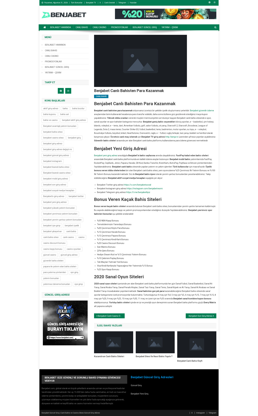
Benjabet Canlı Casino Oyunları (111, 316)
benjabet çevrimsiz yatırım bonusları (60, 214)
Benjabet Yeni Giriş (139, 394)
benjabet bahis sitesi (53, 132)
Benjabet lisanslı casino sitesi (56, 173)
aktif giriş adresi (50, 108)
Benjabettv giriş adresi (53, 196)
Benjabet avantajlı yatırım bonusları (59, 126)
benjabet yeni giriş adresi (55, 202)
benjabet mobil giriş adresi (55, 178)
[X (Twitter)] (209, 2)
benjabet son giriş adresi (54, 184)
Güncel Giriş (136, 385)
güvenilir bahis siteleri (53, 260)
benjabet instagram (52, 161)
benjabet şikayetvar (52, 231)
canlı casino (68, 237)
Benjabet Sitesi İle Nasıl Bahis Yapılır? (154, 356)
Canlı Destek (109, 3)
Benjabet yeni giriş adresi (106, 155)
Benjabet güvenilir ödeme (202, 110)
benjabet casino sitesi (53, 138)
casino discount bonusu (54, 243)
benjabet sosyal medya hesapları (58, 190)
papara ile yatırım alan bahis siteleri (59, 266)
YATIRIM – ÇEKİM (170, 27)
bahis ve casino (50, 120)
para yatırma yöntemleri (54, 272)
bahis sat (64, 114)
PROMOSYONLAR (119, 27)
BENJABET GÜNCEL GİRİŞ (145, 27)
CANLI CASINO (99, 27)
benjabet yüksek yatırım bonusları (59, 208)
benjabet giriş (74, 138)
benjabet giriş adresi (52, 143)
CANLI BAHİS (82, 27)
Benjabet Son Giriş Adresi (200, 316)
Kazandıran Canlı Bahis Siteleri (109, 356)
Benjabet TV (91, 3)
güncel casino (49, 255)
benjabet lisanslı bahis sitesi (56, 167)
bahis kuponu (49, 114)
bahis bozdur (78, 108)
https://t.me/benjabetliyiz (138, 192)
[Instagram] (214, 2)
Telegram (122, 3)
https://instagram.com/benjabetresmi (145, 188)
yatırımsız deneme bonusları (56, 284)
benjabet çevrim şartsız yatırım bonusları (62, 220)
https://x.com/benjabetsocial (137, 185)
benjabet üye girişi (51, 225)
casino (81, 237)
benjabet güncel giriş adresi (56, 155)
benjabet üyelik (72, 225)
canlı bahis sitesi (51, 237)
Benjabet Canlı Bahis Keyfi (189, 361)
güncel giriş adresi (69, 255)
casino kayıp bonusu (52, 249)
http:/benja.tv (172, 137)
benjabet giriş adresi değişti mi (57, 149)
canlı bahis (71, 231)
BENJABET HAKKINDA (60, 27)
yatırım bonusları (51, 278)
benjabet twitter (76, 196)
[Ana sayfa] (45, 27)
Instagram (200, 413)
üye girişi (79, 284)
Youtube (133, 3)
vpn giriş (74, 272)
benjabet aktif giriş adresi (74, 120)
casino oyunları (74, 249)
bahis (65, 108)
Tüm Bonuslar (76, 3)
